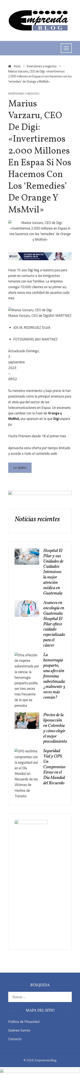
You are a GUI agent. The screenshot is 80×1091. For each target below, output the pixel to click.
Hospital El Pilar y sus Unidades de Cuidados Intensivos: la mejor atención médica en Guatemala (53, 572)
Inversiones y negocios (24, 93)
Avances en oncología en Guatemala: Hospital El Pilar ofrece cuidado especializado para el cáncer (54, 624)
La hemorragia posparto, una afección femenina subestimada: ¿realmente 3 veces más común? (54, 676)
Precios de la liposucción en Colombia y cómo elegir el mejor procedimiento (55, 728)
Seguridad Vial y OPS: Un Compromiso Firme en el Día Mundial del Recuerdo (54, 767)
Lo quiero (19, 467)
